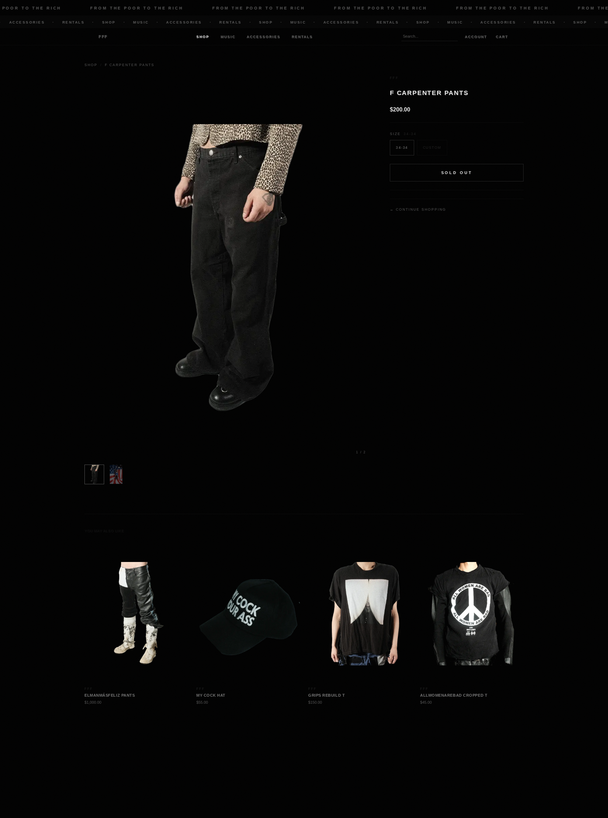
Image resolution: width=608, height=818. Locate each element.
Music (228, 37)
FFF (103, 36)
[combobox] (429, 36)
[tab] (94, 474)
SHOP (95, 22)
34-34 (402, 148)
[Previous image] (132, 268)
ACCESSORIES (170, 22)
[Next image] (325, 268)
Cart (502, 37)
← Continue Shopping (418, 210)
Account (476, 37)
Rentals (302, 37)
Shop (202, 37)
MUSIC (127, 22)
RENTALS (59, 22)
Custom (432, 148)
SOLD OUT (457, 173)
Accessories (263, 37)
